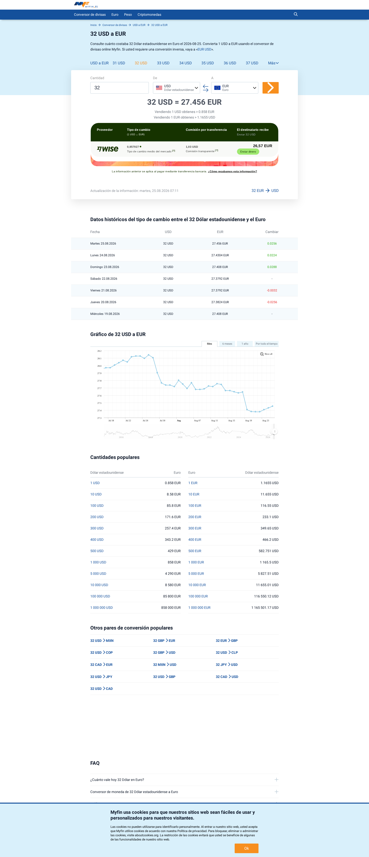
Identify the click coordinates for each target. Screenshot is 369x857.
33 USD (163, 63)
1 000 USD (98, 562)
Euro (114, 14)
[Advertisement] (184, 727)
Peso (128, 14)
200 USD (97, 517)
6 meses (227, 343)
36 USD (230, 63)
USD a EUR (99, 63)
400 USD (97, 539)
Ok (246, 848)
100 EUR (194, 505)
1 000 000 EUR (199, 607)
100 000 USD (100, 596)
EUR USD (204, 49)
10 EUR (193, 494)
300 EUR (194, 528)
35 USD (207, 63)
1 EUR (192, 483)
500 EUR (194, 551)
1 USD (95, 483)
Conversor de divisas (90, 14)
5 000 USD (98, 573)
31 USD (119, 63)
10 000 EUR (197, 585)
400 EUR (194, 539)
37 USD (252, 63)
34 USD (185, 63)
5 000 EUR (196, 573)
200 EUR (194, 517)
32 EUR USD (265, 190)
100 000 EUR (198, 596)
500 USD (97, 551)
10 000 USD (99, 585)
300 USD (97, 528)
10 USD (96, 494)
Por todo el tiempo (267, 343)
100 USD (97, 505)
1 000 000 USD (101, 607)
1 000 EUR (196, 562)
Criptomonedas (149, 14)
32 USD (141, 63)
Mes (209, 343)
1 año (245, 343)
